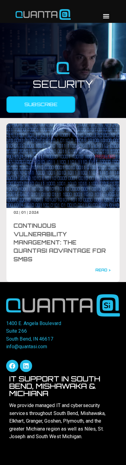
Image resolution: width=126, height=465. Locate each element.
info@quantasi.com (26, 346)
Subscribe (40, 104)
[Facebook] (12, 366)
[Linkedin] (26, 366)
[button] (106, 16)
